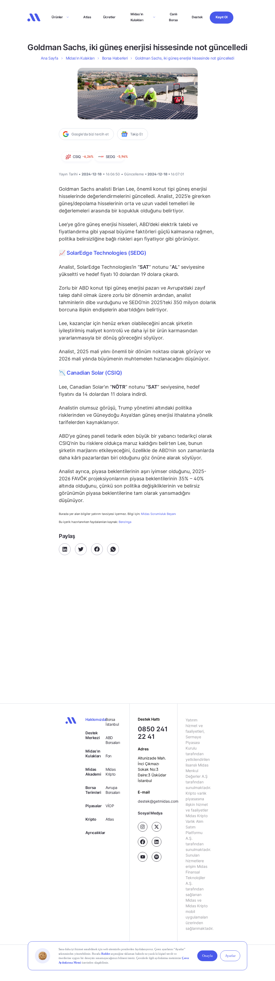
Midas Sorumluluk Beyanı (158, 514)
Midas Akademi (93, 771)
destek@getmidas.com (158, 801)
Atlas (87, 17)
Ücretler (109, 17)
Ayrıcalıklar (95, 832)
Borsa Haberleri (115, 58)
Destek (197, 17)
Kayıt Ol (221, 17)
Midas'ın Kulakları (93, 753)
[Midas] (33, 17)
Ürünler (57, 17)
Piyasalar (93, 805)
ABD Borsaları (113, 740)
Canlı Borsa (173, 17)
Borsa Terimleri (93, 790)
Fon (108, 756)
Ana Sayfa (49, 58)
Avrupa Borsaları (113, 790)
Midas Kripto (111, 771)
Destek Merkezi (92, 735)
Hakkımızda (95, 719)
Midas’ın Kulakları (137, 17)
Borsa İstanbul (112, 721)
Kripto (90, 819)
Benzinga (125, 522)
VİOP (110, 805)
